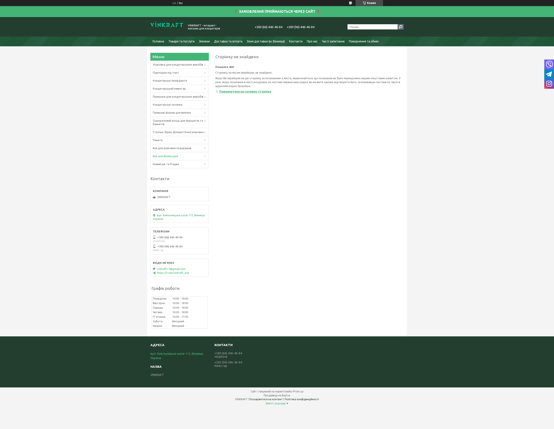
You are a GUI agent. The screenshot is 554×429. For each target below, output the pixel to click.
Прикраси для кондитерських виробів (178, 96)
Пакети (158, 140)
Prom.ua (298, 391)
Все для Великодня (165, 156)
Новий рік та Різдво (166, 164)
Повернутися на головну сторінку (245, 91)
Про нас (312, 41)
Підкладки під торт (166, 72)
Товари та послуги (181, 41)
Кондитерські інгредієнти (170, 80)
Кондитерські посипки (167, 104)
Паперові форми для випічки (172, 112)
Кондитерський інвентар (169, 88)
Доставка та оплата (228, 41)
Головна (158, 41)
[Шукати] (401, 26)
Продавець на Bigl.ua (277, 395)
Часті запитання (333, 41)
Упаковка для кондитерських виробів (178, 64)
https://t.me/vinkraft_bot (173, 272)
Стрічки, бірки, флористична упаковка (178, 132)
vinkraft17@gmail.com (171, 268)
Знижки (204, 41)
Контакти (296, 41)
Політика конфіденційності (302, 399)
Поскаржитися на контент (266, 399)
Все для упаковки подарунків (172, 148)
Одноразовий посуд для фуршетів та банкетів (178, 122)
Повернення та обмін (364, 41)
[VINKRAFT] (166, 26)
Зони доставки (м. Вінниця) (266, 41)
